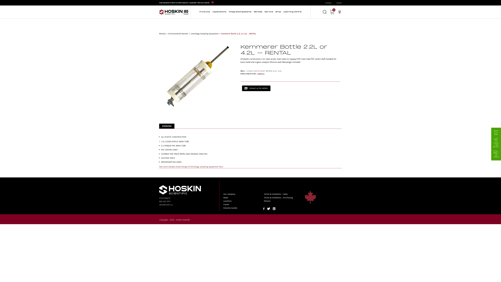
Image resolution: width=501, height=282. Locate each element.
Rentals (162, 33)
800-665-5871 (165, 201)
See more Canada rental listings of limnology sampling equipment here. (191, 166)
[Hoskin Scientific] (173, 12)
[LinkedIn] (274, 208)
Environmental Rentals (178, 33)
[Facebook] (263, 208)
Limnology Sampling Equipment (205, 33)
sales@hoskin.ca (165, 204)
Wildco (260, 74)
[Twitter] (268, 208)
